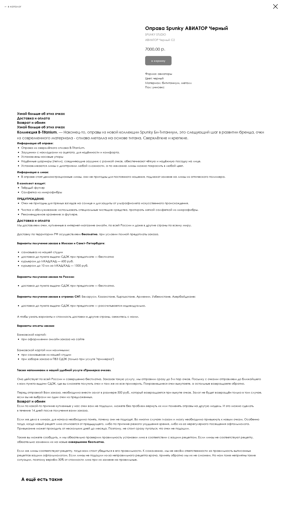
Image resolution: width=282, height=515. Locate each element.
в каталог (14, 6)
